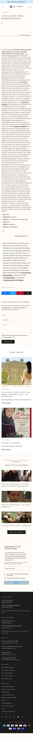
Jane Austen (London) (8, 667)
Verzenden (8, 341)
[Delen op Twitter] (12, 293)
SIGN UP (16, 582)
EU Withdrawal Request (8, 711)
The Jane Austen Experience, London (12, 646)
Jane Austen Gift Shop (8, 670)
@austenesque (9, 278)
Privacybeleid (5, 692)
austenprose (6, 389)
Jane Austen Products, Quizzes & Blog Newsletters (17, 574)
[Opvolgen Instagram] (10, 717)
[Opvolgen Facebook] (2, 717)
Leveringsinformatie (7, 695)
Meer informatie (6, 403)
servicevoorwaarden (19, 307)
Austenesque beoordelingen (14, 280)
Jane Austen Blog (6, 678)
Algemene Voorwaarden (8, 689)
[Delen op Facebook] (5, 293)
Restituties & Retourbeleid (9, 697)
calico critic (6, 439)
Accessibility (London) (8, 706)
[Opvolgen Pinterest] (14, 717)
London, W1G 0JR (6, 622)
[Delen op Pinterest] (20, 293)
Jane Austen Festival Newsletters (16, 578)
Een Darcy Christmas (11, 443)
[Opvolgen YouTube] (18, 717)
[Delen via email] (27, 293)
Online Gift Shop (6, 652)
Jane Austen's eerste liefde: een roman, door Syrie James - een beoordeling (16, 394)
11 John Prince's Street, (8, 620)
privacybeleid (5, 307)
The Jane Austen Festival (9, 657)
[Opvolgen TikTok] (22, 717)
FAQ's (3, 708)
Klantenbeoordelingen (8, 686)
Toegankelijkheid (6, 703)
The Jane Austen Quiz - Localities (16, 525)
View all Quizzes (16, 532)
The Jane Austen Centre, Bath (10, 641)
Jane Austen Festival (7, 676)
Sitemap (4, 700)
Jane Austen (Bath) (7, 673)
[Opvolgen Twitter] (6, 717)
